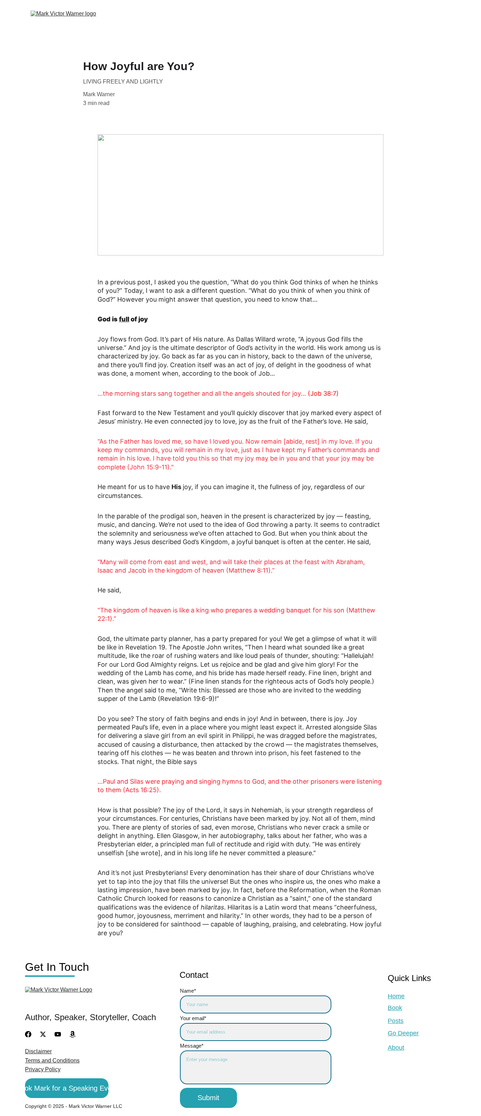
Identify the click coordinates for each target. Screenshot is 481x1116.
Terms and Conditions (52, 1060)
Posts (226, 21)
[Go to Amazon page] (72, 1034)
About (349, 21)
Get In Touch (415, 21)
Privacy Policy (43, 1069)
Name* (188, 991)
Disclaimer (38, 1051)
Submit (208, 1098)
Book (179, 21)
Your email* (193, 1018)
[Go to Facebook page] (28, 1034)
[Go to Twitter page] (43, 1034)
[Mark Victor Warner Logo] (82, 998)
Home (396, 996)
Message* (192, 1046)
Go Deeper (287, 21)
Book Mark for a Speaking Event (66, 1088)
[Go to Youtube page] (58, 1034)
